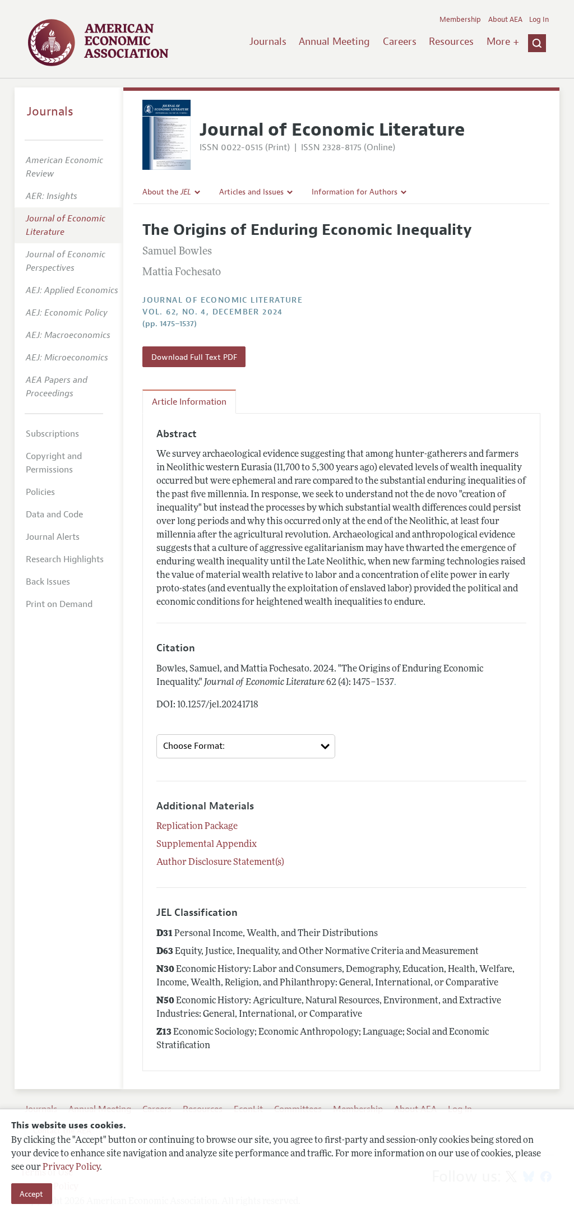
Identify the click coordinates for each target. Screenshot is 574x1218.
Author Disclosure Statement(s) (220, 862)
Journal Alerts (53, 537)
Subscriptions (52, 433)
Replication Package (197, 826)
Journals (267, 41)
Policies (40, 492)
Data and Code (54, 514)
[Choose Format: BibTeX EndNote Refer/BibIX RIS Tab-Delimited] (245, 746)
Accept (31, 1194)
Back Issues (48, 581)
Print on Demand (59, 604)
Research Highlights (65, 559)
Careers (399, 41)
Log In (539, 19)
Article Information (189, 401)
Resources (451, 41)
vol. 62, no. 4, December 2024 (212, 312)
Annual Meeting (334, 41)
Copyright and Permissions (54, 463)
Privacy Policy (71, 1167)
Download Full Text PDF (194, 357)
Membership (460, 19)
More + (503, 41)
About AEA (505, 19)
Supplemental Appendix (206, 844)
